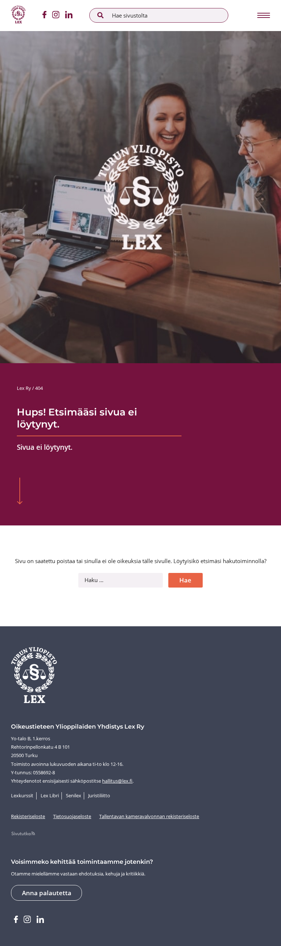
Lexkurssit (22, 795)
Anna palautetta (46, 893)
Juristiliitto (99, 795)
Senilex (73, 795)
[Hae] (100, 15)
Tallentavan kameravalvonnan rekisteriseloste (149, 816)
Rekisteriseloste (28, 816)
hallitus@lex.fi (117, 781)
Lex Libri (50, 795)
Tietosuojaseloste (72, 816)
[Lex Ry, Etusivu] (18, 15)
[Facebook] (44, 15)
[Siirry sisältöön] (19, 492)
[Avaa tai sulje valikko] (263, 15)
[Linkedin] (69, 15)
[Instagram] (55, 15)
